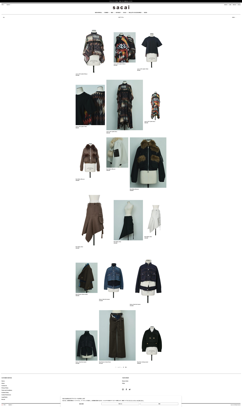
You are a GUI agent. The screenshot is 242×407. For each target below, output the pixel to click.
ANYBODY (118, 12)
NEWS (145, 12)
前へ (116, 367)
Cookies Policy (5, 392)
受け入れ (120, 403)
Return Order (125, 381)
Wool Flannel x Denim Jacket (82, 294)
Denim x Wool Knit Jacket (104, 299)
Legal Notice (4, 397)
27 (123, 367)
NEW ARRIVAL (98, 12)
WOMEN (106, 12)
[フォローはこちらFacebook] (126, 389)
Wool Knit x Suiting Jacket (142, 362)
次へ (126, 367)
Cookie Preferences (6, 394)
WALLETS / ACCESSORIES (135, 12)
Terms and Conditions (7, 390)
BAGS (124, 12)
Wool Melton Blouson (80, 179)
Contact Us (4, 385)
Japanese (8, 4)
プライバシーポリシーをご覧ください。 (136, 400)
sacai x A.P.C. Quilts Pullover (81, 73)
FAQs (123, 383)
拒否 (159, 403)
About (3, 383)
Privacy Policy (5, 387)
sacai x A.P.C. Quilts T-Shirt (142, 68)
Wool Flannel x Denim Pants (105, 362)
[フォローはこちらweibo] (129, 389)
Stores (3, 381)
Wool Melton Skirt (79, 246)
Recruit (3, 399)
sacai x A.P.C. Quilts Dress (111, 131)
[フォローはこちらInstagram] (123, 389)
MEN (112, 12)
